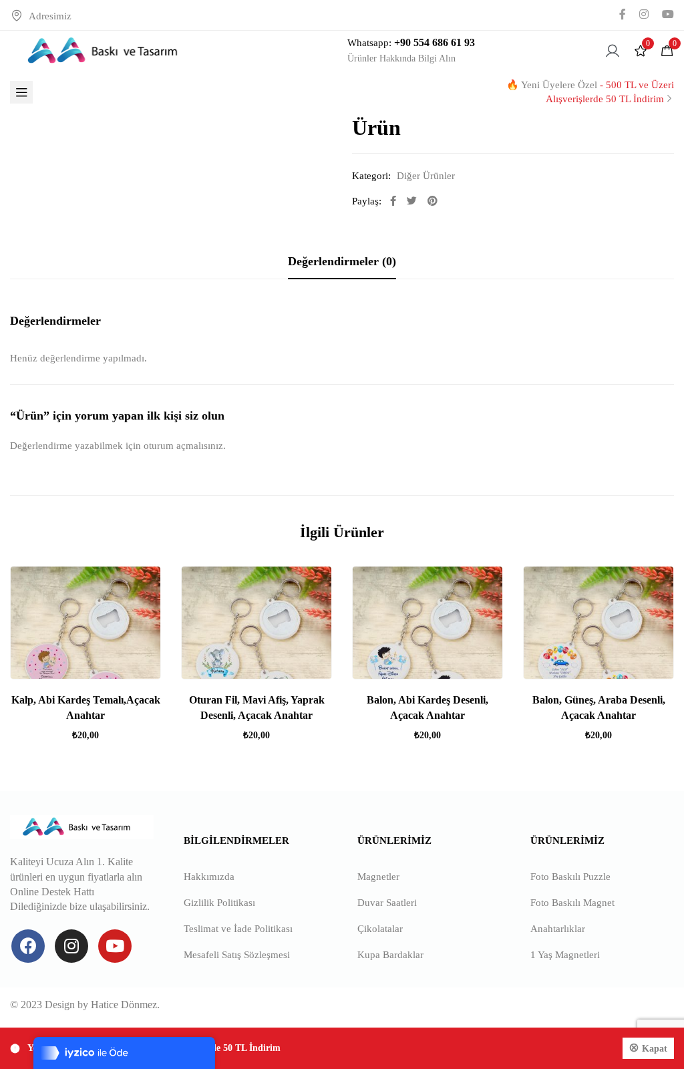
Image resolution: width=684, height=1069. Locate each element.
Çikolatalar (380, 928)
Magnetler (378, 876)
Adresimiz (50, 16)
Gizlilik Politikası (219, 902)
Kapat (654, 1049)
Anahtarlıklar (557, 928)
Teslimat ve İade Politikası (238, 928)
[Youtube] (115, 946)
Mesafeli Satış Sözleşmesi (237, 954)
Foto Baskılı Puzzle (570, 876)
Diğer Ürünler (426, 175)
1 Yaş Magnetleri (565, 954)
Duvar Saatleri (387, 902)
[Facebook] (28, 946)
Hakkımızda (209, 876)
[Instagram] (71, 946)
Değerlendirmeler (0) (342, 261)
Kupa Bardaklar (390, 954)
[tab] (342, 261)
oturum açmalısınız (183, 445)
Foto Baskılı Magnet (572, 902)
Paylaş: (366, 201)
